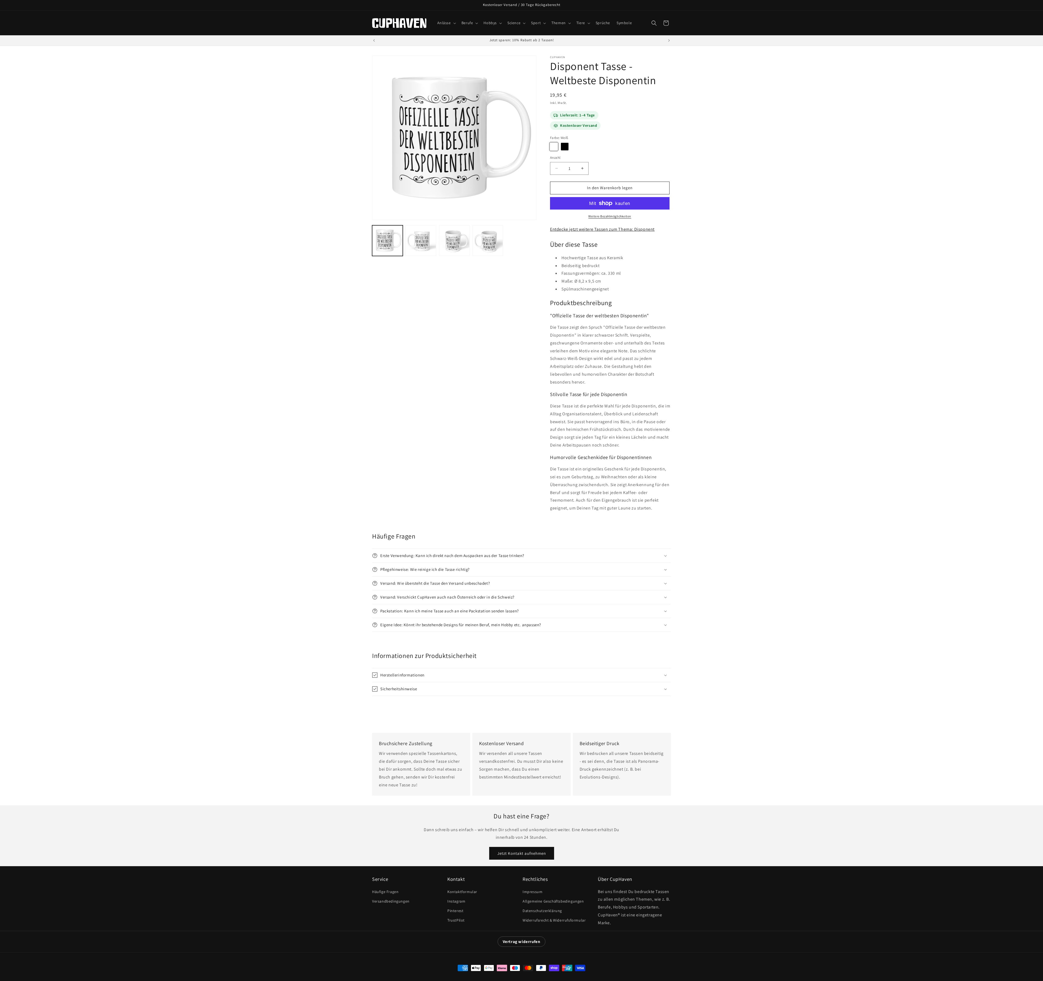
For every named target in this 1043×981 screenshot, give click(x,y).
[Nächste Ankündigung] (669, 40)
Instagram (456, 901)
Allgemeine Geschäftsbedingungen (553, 901)
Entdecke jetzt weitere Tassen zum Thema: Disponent (602, 229)
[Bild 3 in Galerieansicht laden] (454, 240)
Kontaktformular (462, 891)
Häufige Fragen (385, 891)
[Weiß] (554, 146)
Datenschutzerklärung (542, 910)
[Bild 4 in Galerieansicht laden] (487, 240)
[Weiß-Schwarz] (564, 146)
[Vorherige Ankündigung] (374, 40)
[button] (446, 23)
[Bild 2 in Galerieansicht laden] (421, 240)
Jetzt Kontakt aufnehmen (521, 853)
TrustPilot (456, 920)
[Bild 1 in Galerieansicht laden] (387, 240)
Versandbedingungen (391, 901)
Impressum (532, 891)
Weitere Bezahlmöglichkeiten (609, 216)
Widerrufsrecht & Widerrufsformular (554, 920)
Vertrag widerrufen (522, 941)
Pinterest (455, 910)
